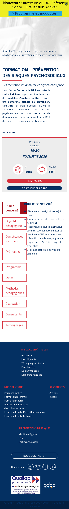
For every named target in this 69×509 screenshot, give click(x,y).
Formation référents (15, 397)
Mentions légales (28, 434)
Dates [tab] (9, 277)
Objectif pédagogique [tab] (14, 223)
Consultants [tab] (14, 314)
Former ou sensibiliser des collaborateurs (16, 406)
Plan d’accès (27, 367)
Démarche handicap (31, 375)
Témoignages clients (32, 363)
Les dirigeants (29, 359)
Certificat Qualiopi (28, 442)
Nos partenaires (30, 371)
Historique (27, 355)
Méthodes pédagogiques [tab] (15, 290)
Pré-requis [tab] (13, 251)
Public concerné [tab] (12, 208)
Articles (53, 393)
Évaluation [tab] (13, 303)
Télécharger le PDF (34, 188)
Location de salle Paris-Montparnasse (24, 412)
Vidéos (53, 397)
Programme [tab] (13, 267)
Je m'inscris (34, 181)
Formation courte (13, 400)
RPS (47, 117)
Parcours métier (13, 393)
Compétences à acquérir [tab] (14, 238)
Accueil (6, 51)
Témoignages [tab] (14, 325)
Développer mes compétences (28, 51)
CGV (21, 438)
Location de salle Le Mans (18, 416)
